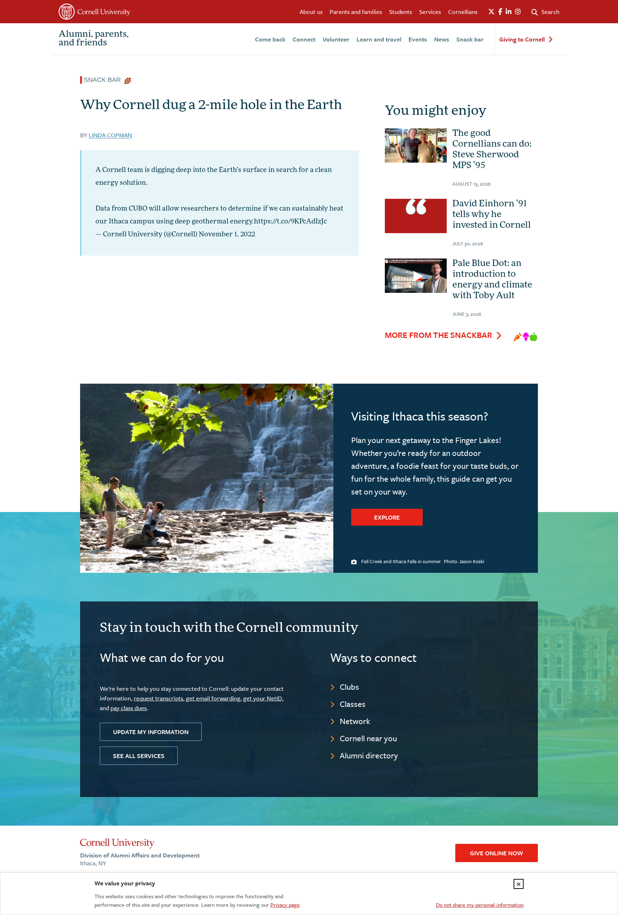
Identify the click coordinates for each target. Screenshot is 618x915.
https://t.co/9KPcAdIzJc (290, 222)
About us (311, 11)
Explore (387, 517)
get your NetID (262, 698)
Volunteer (336, 39)
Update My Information (150, 731)
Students (400, 11)
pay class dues (129, 707)
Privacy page (285, 905)
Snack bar (470, 39)
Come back (270, 39)
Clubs (349, 687)
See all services (139, 755)
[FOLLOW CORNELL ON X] (491, 12)
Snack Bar (104, 79)
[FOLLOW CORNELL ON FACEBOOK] (500, 12)
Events (417, 39)
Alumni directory (369, 755)
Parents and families (356, 11)
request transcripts (158, 698)
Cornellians (462, 11)
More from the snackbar (438, 335)
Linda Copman (110, 135)
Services (430, 11)
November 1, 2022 (227, 235)
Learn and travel (379, 39)
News (441, 39)
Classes (353, 704)
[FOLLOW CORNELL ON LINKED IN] (508, 12)
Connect (304, 39)
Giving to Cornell (522, 39)
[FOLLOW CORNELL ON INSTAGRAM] (518, 12)
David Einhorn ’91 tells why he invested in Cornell (491, 215)
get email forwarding (213, 698)
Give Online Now (496, 852)
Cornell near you (368, 738)
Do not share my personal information (480, 905)
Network (355, 721)
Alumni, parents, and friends (94, 39)
